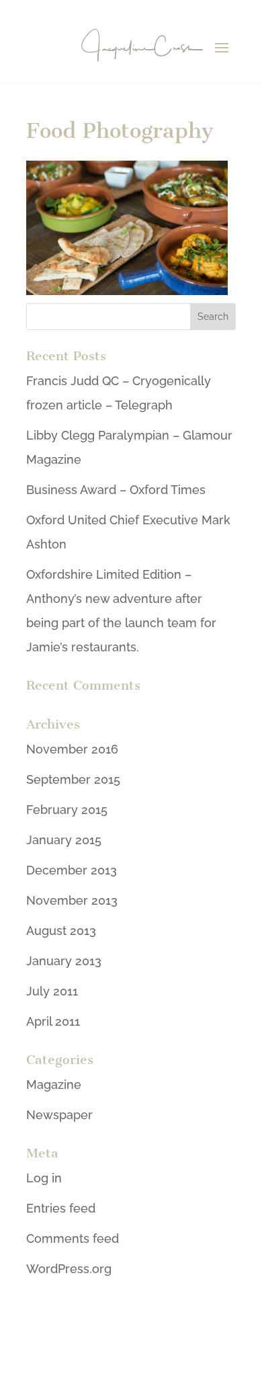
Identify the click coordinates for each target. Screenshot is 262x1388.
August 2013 (61, 931)
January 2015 (63, 840)
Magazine (53, 1084)
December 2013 (71, 870)
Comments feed (72, 1238)
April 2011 (53, 1021)
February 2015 (66, 810)
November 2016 (72, 749)
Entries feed (60, 1208)
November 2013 (72, 900)
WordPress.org (69, 1269)
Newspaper (59, 1115)
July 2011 (52, 991)
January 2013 (63, 961)
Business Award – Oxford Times (116, 490)
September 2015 (73, 779)
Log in (44, 1178)
